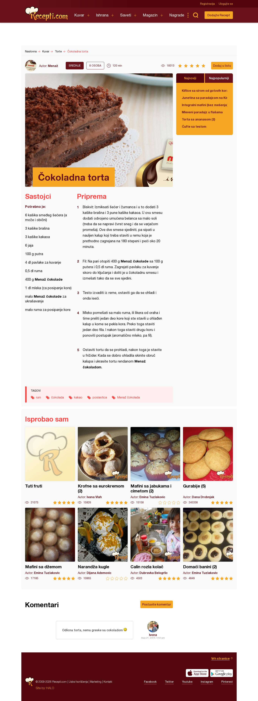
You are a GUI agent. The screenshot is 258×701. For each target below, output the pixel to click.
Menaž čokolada (128, 397)
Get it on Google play (221, 673)
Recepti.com (47, 13)
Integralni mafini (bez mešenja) (204, 105)
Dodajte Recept (218, 15)
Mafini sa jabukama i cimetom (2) (155, 465)
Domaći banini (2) (208, 544)
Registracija (207, 3)
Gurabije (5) (208, 465)
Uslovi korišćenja (78, 681)
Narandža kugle (103, 544)
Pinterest (227, 681)
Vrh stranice (220, 658)
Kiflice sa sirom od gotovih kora (204, 90)
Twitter (169, 681)
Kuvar (79, 15)
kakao (78, 397)
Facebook (150, 681)
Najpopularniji (219, 78)
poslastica (100, 397)
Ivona (153, 635)
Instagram (207, 681)
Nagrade (176, 15)
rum (38, 397)
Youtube (187, 681)
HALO (50, 688)
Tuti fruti (50, 465)
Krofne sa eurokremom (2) (103, 465)
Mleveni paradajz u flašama (202, 112)
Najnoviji (190, 78)
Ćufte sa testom (194, 126)
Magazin (150, 15)
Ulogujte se (226, 3)
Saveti (125, 15)
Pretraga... (195, 15)
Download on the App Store (197, 673)
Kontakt (108, 681)
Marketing (95, 681)
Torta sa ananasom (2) (198, 119)
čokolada (57, 397)
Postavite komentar (156, 604)
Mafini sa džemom (50, 544)
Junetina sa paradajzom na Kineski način (204, 97)
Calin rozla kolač (155, 544)
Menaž (53, 66)
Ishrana (102, 15)
